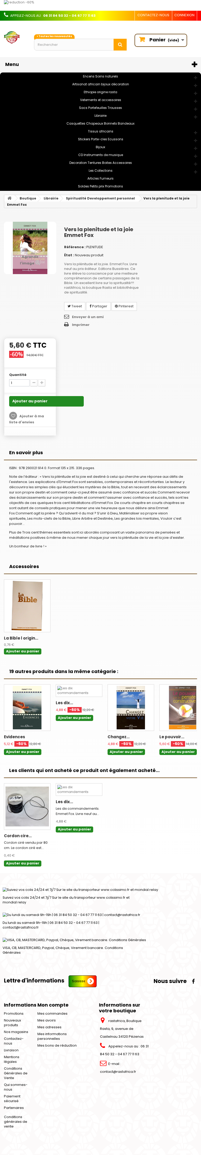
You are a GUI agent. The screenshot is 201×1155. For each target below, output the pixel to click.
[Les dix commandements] (79, 690)
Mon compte (53, 1005)
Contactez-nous (153, 15)
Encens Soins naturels (100, 76)
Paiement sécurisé (12, 1098)
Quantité (17, 374)
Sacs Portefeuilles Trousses (100, 107)
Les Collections (101, 170)
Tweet (76, 306)
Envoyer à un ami (88, 316)
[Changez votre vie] (131, 707)
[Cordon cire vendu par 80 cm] (27, 806)
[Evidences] (27, 707)
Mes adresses (49, 1027)
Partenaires (14, 1107)
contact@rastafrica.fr (118, 1071)
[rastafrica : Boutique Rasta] (15, 37)
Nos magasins (16, 1031)
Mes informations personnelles (52, 1036)
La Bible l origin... (21, 638)
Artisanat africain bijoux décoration (100, 84)
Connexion (184, 15)
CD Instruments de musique (100, 155)
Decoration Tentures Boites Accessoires (100, 162)
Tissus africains (100, 131)
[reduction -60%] (100, 5)
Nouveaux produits (12, 1023)
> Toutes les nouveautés (54, 36)
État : (69, 255)
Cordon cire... (18, 836)
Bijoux (100, 147)
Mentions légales (11, 1059)
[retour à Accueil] (9, 198)
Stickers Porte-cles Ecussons (100, 139)
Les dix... (64, 703)
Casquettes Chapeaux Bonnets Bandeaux (100, 123)
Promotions (14, 1013)
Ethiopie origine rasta (100, 92)
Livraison (11, 1050)
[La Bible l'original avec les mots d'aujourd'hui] (27, 605)
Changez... (119, 737)
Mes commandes (52, 1013)
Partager (99, 306)
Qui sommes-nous (15, 1087)
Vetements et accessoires (100, 100)
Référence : (75, 247)
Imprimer (81, 324)
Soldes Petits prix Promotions (100, 186)
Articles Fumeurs (100, 178)
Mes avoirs (46, 1020)
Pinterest (125, 306)
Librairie (100, 115)
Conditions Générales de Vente (15, 1073)
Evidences (14, 737)
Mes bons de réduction (57, 1045)
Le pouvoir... (171, 737)
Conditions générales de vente (15, 1121)
